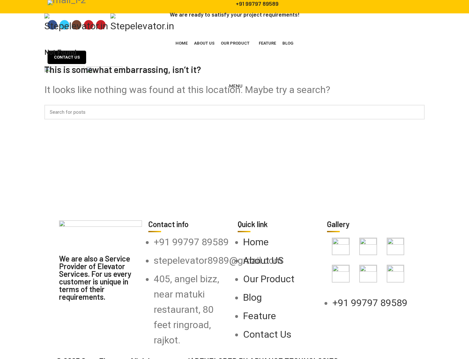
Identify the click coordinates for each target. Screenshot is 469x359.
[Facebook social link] (51, 35)
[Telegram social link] (80, 35)
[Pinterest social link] (66, 35)
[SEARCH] (416, 111)
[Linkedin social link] (73, 35)
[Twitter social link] (58, 35)
